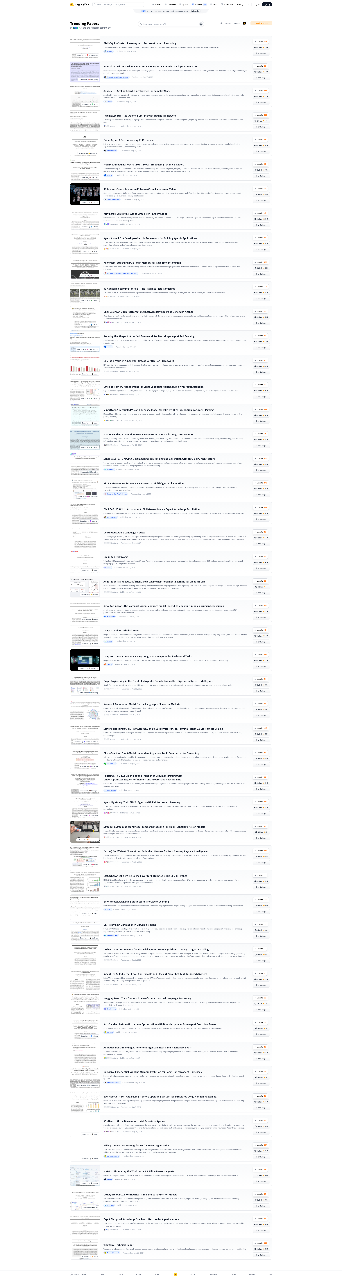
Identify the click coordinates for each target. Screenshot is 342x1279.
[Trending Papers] (244, 23)
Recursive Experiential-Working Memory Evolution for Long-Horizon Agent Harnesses (152, 1072)
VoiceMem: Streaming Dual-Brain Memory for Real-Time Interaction (142, 262)
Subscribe (195, 11)
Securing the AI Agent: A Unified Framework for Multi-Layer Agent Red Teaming (149, 336)
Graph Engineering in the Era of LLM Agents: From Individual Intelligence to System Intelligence (158, 681)
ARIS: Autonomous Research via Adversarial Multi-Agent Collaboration (143, 483)
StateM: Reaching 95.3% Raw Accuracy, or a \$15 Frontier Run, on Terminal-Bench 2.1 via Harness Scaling (163, 728)
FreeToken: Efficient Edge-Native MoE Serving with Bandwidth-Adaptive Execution (150, 66)
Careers (157, 1274)
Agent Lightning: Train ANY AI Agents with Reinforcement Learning (141, 802)
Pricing (240, 4)
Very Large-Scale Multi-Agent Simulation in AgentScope (135, 213)
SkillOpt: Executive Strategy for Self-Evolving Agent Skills (136, 1145)
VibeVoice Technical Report (119, 1245)
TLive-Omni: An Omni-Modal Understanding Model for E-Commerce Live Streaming (151, 753)
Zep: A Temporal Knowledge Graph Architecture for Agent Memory (141, 1219)
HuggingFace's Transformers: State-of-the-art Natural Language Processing (147, 998)
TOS (102, 1274)
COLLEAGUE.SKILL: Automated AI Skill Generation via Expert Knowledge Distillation (151, 509)
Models (158, 4)
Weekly (228, 23)
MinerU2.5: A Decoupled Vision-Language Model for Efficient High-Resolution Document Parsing (158, 410)
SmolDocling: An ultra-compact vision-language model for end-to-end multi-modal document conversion (163, 606)
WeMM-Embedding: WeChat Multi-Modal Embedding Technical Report (143, 164)
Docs (215, 4)
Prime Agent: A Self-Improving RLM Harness (128, 140)
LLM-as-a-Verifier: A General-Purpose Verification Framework (138, 360)
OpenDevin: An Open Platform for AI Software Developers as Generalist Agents (148, 311)
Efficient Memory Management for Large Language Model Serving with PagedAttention (153, 386)
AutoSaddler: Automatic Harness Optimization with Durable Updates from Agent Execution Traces (159, 1024)
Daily (221, 23)
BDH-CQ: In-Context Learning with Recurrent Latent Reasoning (139, 43)
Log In (256, 4)
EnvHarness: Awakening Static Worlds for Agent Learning (136, 901)
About (138, 1274)
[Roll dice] (201, 24)
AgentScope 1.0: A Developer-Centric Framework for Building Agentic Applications (150, 238)
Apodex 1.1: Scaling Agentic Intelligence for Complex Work (136, 91)
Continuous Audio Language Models (124, 532)
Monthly (237, 23)
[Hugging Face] (175, 1274)
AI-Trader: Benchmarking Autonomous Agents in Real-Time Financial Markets (147, 1047)
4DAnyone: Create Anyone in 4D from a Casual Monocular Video (139, 189)
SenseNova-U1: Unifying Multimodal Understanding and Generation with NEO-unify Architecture (159, 458)
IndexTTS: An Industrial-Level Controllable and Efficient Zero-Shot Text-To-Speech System (155, 974)
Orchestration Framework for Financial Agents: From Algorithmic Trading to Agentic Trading (156, 949)
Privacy (120, 1274)
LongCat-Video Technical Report (122, 630)
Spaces (185, 4)
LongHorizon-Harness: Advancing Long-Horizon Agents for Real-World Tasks (147, 656)
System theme (80, 1274)
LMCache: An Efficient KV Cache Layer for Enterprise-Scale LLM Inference (145, 875)
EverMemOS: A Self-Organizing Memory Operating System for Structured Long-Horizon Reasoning (159, 1096)
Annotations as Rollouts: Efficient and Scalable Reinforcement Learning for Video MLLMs (154, 581)
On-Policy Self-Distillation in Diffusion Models (129, 924)
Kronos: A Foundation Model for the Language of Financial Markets (141, 704)
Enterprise (228, 4)
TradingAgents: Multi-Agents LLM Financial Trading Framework (139, 115)
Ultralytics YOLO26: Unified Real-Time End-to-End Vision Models (140, 1194)
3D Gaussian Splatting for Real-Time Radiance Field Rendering (139, 288)
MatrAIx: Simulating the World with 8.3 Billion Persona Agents (138, 1171)
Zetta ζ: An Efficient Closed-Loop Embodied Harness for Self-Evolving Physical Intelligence (155, 851)
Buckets (200, 4)
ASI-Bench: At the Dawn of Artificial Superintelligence (134, 1121)
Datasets (172, 4)
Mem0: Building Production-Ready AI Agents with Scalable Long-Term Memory (148, 434)
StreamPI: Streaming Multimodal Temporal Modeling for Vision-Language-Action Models (154, 826)
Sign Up (266, 4)
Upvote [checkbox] (262, 41)
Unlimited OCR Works (115, 557)
